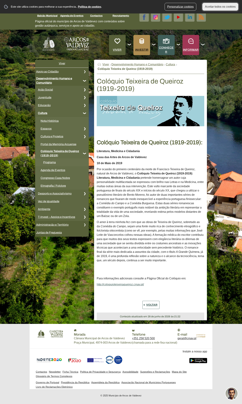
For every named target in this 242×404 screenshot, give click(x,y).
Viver (117, 49)
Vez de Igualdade (48, 201)
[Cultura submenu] (85, 113)
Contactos (96, 15)
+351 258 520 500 (143, 338)
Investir (141, 49)
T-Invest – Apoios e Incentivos (56, 216)
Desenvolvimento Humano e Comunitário (54, 80)
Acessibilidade (130, 371)
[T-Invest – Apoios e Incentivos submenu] (85, 217)
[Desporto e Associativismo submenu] (85, 193)
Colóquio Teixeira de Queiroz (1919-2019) (60, 153)
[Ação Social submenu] (85, 90)
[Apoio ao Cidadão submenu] (85, 72)
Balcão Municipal (47, 15)
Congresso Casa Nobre (55, 177)
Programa (49, 162)
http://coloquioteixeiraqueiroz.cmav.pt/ (120, 284)
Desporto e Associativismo (55, 193)
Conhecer (166, 49)
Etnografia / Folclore (53, 185)
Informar (191, 49)
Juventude (44, 97)
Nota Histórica (50, 120)
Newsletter (55, 371)
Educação (44, 105)
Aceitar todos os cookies (220, 6)
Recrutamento (120, 15)
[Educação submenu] (85, 105)
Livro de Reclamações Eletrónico (54, 386)
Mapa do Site (179, 371)
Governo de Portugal (47, 382)
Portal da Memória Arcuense (58, 144)
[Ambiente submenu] (85, 209)
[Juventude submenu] (85, 97)
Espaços (46, 128)
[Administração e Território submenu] (85, 225)
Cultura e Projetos (52, 136)
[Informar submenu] (203, 45)
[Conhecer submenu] (178, 45)
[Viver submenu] (129, 45)
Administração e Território (52, 224)
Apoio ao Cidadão (47, 71)
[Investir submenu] (154, 45)
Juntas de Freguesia (49, 232)
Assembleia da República (105, 382)
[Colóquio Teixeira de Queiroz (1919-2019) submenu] (85, 153)
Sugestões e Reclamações (155, 371)
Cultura (42, 113)
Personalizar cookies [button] (180, 6)
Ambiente (44, 209)
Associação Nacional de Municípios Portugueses (148, 382)
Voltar (151, 304)
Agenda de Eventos (71, 15)
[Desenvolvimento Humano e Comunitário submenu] (85, 81)
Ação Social (45, 89)
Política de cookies (89, 6)
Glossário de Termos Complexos (54, 376)
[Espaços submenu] (85, 129)
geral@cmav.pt (187, 338)
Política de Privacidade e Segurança (100, 371)
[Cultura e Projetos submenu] (85, 136)
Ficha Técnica (70, 371)
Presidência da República (75, 382)
